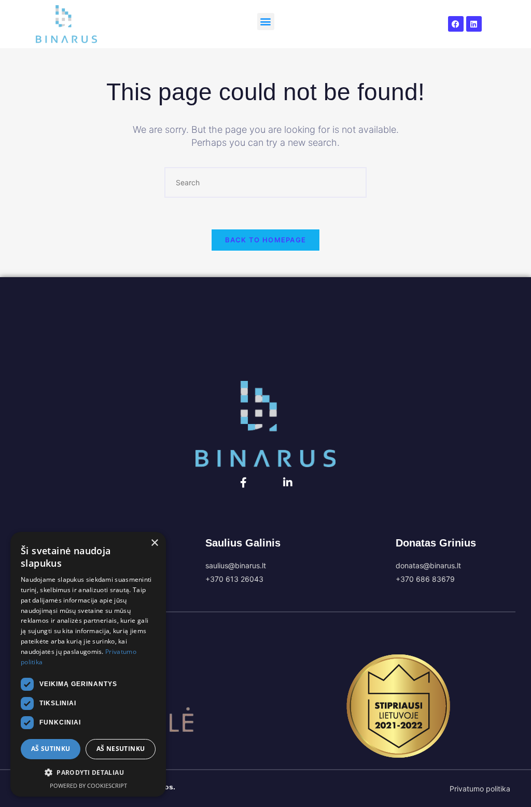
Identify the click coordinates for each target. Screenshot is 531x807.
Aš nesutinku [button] (120, 748)
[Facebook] (456, 24)
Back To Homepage (265, 240)
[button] (265, 21)
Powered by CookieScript (88, 785)
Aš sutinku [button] (51, 748)
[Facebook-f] (243, 482)
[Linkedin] (474, 24)
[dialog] (88, 664)
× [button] (154, 543)
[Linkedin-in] (287, 482)
